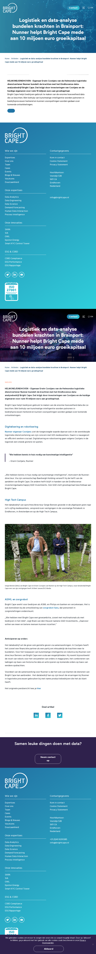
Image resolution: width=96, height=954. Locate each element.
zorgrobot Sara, (51, 608)
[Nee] (93, 944)
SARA (7, 229)
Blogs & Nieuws (12, 175)
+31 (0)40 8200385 (58, 839)
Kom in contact (57, 158)
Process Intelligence (15, 214)
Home (7, 58)
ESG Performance (13, 262)
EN (91, 8)
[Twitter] (7, 274)
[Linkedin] (14, 274)
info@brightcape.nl (59, 197)
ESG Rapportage (12, 265)
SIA (6, 233)
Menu (83, 8)
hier (39, 688)
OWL (7, 236)
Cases (7, 168)
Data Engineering (13, 200)
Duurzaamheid (12, 182)
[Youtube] (21, 274)
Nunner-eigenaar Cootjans (18, 432)
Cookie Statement (59, 161)
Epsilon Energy (12, 240)
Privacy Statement (59, 165)
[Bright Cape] (10, 8)
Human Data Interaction (16, 211)
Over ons (9, 161)
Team (7, 165)
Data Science (11, 204)
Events (8, 172)
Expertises (10, 158)
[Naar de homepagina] (16, 135)
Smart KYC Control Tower (17, 243)
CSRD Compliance (13, 258)
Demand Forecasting (15, 207)
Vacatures (9, 179)
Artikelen (14, 58)
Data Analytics (12, 197)
